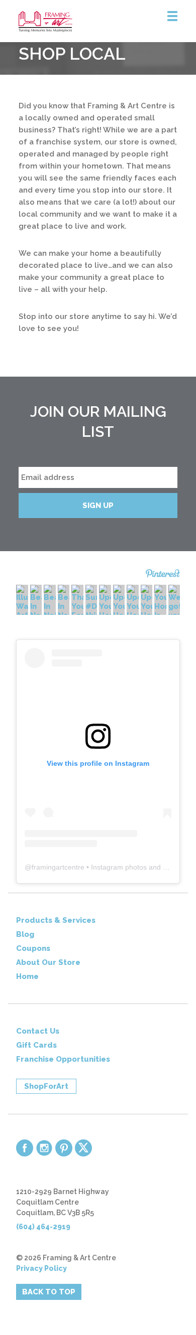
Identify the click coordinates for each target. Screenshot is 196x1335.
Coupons (33, 948)
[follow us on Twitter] (83, 1147)
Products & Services (55, 920)
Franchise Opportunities (63, 1059)
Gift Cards (36, 1045)
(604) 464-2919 (43, 1227)
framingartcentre (58, 867)
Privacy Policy (41, 1268)
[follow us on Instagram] (44, 1147)
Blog (25, 934)
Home (27, 976)
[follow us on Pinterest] (63, 1147)
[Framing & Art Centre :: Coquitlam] (107, 21)
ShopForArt (46, 1086)
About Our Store (48, 962)
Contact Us (37, 1031)
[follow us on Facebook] (24, 1147)
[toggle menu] (172, 16)
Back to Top (48, 1291)
